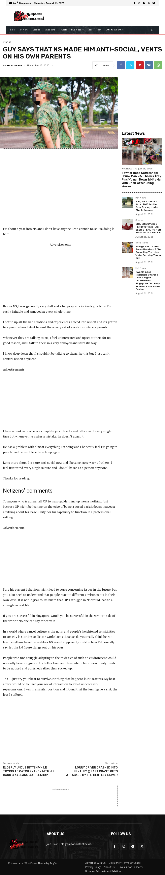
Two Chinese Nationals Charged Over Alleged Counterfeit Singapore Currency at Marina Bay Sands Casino (147, 280)
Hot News (127, 169)
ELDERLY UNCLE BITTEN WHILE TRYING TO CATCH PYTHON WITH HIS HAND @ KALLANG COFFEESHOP (28, 771)
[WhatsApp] (158, 65)
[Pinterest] (140, 65)
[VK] (149, 65)
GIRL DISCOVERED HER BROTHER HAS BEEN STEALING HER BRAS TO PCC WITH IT (148, 228)
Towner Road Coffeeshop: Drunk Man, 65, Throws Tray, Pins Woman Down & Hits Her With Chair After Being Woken (142, 179)
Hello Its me (14, 65)
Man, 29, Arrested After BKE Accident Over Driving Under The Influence (147, 206)
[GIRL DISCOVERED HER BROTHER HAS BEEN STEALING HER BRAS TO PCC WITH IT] (127, 224)
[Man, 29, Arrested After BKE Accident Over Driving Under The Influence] (127, 202)
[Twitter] (148, 3)
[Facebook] (134, 3)
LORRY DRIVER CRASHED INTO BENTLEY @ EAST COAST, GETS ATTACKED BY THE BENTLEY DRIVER (92, 771)
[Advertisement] (101, 16)
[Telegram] (144, 3)
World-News (141, 243)
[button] (152, 30)
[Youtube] (153, 3)
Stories (7, 42)
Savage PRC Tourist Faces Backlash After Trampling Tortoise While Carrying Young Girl (148, 252)
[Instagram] (139, 3)
